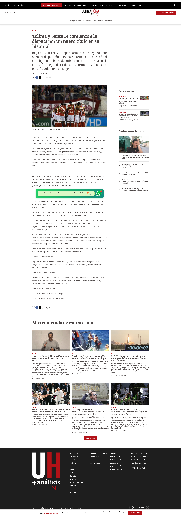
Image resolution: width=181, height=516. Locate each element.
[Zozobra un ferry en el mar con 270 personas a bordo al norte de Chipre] (90, 340)
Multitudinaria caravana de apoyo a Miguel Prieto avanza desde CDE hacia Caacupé (135, 181)
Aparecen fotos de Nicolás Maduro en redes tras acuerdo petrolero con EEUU (50, 358)
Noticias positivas (105, 21)
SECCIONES (81, 5)
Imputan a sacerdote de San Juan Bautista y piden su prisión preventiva (135, 189)
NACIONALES (70, 5)
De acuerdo (135, 513)
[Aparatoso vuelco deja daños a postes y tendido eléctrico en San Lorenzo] (144, 113)
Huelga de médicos (76, 21)
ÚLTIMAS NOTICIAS (51, 5)
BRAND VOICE (135, 5)
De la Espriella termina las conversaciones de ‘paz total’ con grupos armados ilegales (88, 411)
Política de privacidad (51, 513)
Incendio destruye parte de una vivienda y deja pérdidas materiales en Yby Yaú (135, 165)
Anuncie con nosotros (98, 453)
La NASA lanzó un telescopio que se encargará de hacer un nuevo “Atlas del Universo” (128, 358)
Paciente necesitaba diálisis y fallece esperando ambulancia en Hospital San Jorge (135, 157)
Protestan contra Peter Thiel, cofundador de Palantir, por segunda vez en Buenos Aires (129, 411)
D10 (101, 5)
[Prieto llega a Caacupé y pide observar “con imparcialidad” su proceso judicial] (144, 98)
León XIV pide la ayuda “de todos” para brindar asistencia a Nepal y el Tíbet (51, 410)
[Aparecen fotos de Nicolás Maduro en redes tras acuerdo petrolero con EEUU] (51, 340)
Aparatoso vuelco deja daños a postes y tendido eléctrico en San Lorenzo (128, 115)
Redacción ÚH (135, 120)
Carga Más (90, 438)
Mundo (34, 31)
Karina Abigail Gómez (134, 106)
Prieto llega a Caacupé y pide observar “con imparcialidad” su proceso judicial (128, 100)
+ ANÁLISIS (94, 5)
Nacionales (122, 96)
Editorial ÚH (91, 21)
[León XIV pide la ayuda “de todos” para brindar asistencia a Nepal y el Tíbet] (51, 394)
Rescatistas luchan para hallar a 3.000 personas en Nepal (135, 173)
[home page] (90, 12)
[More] (86, 5)
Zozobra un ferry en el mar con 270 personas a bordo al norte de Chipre (89, 357)
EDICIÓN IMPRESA (166, 13)
